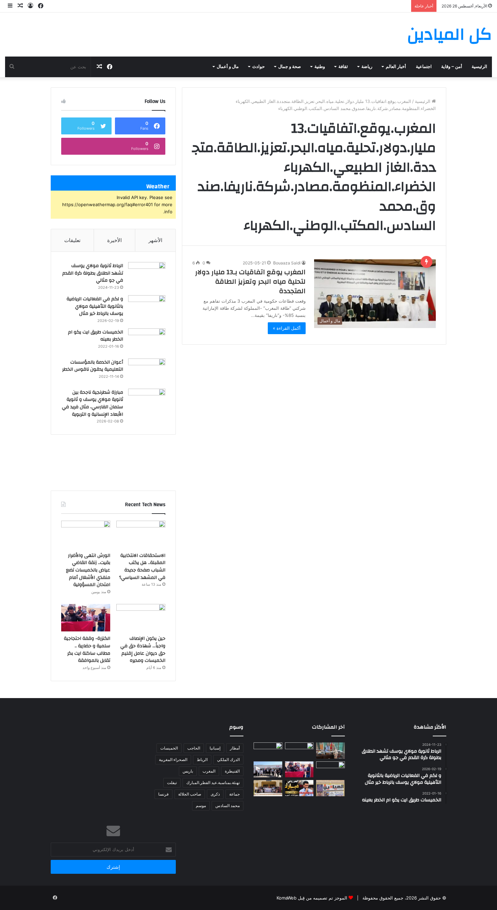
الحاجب (193, 748)
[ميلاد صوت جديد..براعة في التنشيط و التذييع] (299, 788)
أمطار (235, 748)
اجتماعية (424, 66)
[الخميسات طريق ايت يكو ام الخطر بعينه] (146, 341)
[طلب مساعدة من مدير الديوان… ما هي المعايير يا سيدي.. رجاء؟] (330, 788)
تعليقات (72, 240)
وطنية (319, 66)
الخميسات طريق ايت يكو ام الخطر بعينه (95, 336)
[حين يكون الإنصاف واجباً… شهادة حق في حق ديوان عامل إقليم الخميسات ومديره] (140, 618)
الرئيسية (479, 66)
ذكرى (215, 794)
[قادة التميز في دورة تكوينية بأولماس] (268, 788)
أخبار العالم (396, 66)
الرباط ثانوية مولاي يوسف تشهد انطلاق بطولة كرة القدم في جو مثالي (92, 273)
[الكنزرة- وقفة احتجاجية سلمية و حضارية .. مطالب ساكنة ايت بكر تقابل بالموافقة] (85, 618)
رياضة (366, 66)
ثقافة (343, 66)
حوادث (258, 66)
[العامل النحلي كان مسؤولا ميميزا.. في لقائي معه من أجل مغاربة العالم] (330, 750)
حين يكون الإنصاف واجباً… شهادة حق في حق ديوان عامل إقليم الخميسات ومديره (142, 649)
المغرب (209, 771)
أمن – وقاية (451, 66)
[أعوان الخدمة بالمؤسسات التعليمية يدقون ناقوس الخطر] (146, 371)
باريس (188, 771)
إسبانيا (215, 748)
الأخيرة (114, 240)
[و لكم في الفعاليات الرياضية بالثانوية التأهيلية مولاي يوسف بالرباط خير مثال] (146, 308)
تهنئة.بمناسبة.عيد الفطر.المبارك (213, 782)
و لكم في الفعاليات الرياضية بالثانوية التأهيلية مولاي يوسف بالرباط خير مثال (95, 306)
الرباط (202, 759)
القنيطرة (232, 771)
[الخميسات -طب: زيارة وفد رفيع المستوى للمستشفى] (268, 769)
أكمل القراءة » (287, 328)
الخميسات (169, 748)
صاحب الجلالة (189, 794)
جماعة (234, 794)
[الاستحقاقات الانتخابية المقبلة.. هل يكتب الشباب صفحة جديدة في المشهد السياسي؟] (140, 534)
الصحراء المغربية (173, 759)
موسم (201, 805)
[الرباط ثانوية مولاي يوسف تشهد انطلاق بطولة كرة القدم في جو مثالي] (146, 274)
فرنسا (163, 794)
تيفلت (172, 782)
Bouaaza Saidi (287, 262)
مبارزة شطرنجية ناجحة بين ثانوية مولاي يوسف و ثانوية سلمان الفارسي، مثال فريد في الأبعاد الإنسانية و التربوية (92, 403)
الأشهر (155, 240)
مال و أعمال (228, 66)
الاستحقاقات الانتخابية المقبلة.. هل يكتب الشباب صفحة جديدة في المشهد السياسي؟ (142, 566)
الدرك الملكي (228, 759)
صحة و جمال (289, 66)
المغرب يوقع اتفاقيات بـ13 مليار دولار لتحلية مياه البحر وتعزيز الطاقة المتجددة (250, 281)
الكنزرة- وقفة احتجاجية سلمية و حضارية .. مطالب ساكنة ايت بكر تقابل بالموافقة (87, 649)
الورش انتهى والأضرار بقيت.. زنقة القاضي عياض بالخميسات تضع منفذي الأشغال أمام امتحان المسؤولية (88, 570)
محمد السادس (227, 805)
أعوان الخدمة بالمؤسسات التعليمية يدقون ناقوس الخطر (92, 366)
